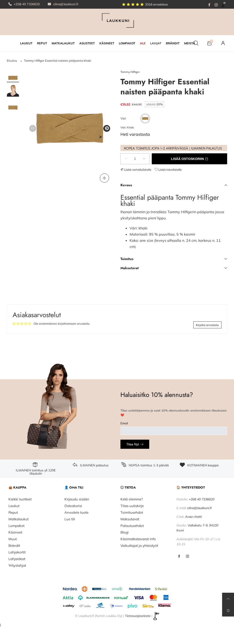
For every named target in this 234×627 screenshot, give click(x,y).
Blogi (124, 532)
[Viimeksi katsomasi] (228, 610)
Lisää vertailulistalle (137, 169)
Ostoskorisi (73, 506)
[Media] (104, 178)
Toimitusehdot (131, 512)
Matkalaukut (18, 519)
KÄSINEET (106, 43)
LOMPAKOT (127, 43)
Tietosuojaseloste (138, 616)
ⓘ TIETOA (128, 487)
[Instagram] (216, 4)
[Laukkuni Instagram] (187, 556)
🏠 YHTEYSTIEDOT (190, 487)
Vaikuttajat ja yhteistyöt (139, 545)
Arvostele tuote (76, 512)
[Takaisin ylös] (228, 599)
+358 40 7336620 (26, 4)
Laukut (13, 506)
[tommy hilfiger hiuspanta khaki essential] (70, 128)
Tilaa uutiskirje (132, 506)
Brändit (14, 545)
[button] (32, 128)
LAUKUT (26, 43)
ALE (143, 43)
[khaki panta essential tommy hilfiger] (13, 105)
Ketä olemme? (131, 499)
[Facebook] (209, 4)
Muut (12, 539)
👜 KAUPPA (17, 487)
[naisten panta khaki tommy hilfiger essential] (13, 91)
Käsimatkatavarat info (138, 539)
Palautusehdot (132, 525)
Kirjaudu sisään (76, 499)
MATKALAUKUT (63, 43)
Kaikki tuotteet (20, 499)
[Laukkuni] (117, 21)
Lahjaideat (16, 559)
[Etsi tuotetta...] (196, 43)
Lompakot (16, 525)
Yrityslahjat (17, 565)
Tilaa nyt (132, 444)
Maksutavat (129, 268)
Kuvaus (126, 185)
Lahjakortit (17, 552)
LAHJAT (155, 43)
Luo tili (69, 519)
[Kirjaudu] (223, 43)
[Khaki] (145, 118)
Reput (13, 512)
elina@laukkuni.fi (65, 4)
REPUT (42, 43)
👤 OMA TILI (73, 487)
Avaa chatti (193, 517)
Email (124, 423)
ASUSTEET (87, 43)
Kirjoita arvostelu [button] (207, 325)
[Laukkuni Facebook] (179, 556)
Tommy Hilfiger (130, 72)
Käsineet (15, 532)
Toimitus (126, 258)
